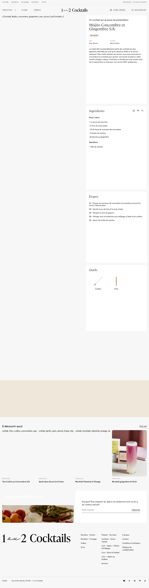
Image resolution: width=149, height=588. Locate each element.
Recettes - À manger (89, 539)
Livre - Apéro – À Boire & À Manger (110, 547)
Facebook (15, 2)
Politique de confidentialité (128, 548)
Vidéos (83, 543)
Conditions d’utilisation (131, 543)
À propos (125, 535)
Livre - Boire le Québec (111, 552)
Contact (125, 539)
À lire (83, 547)
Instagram (25, 2)
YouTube (5, 2)
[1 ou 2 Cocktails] (75, 10)
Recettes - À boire (88, 535)
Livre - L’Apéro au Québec (108, 558)
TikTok (43, 2)
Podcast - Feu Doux (109, 535)
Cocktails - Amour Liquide (109, 540)
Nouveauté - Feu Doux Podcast (135, 2)
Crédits (4, 581)
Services (105, 563)
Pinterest (35, 2)
